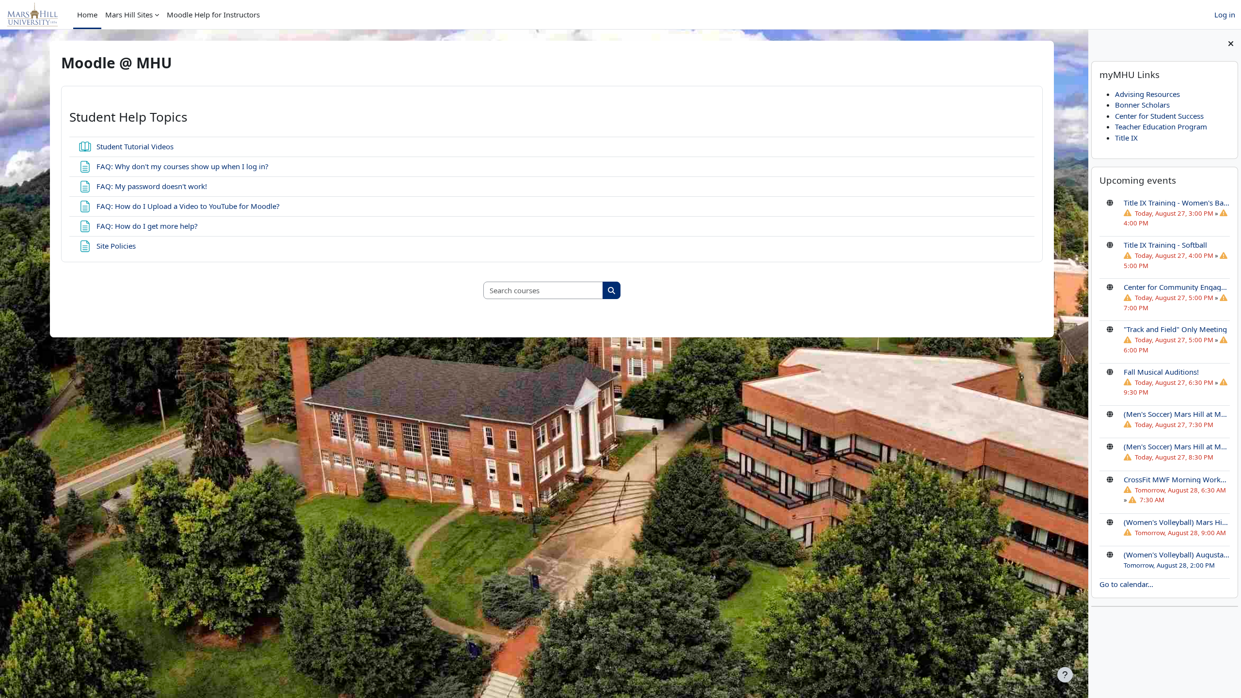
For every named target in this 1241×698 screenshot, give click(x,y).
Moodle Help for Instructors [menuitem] (213, 14)
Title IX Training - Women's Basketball (1176, 202)
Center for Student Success (1159, 116)
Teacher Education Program (1161, 126)
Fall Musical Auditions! (1161, 371)
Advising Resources (1147, 94)
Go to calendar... (1126, 584)
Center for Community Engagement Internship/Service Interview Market (1176, 287)
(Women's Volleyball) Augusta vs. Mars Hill (1176, 554)
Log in (1224, 14)
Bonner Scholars (1142, 105)
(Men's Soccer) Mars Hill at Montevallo (1176, 414)
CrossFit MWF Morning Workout (1176, 479)
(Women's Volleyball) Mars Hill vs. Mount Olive (1176, 522)
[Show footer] (1065, 674)
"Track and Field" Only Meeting (1175, 329)
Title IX (1126, 138)
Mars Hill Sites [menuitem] (129, 14)
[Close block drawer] (1231, 43)
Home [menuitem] (87, 14)
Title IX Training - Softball (1165, 244)
